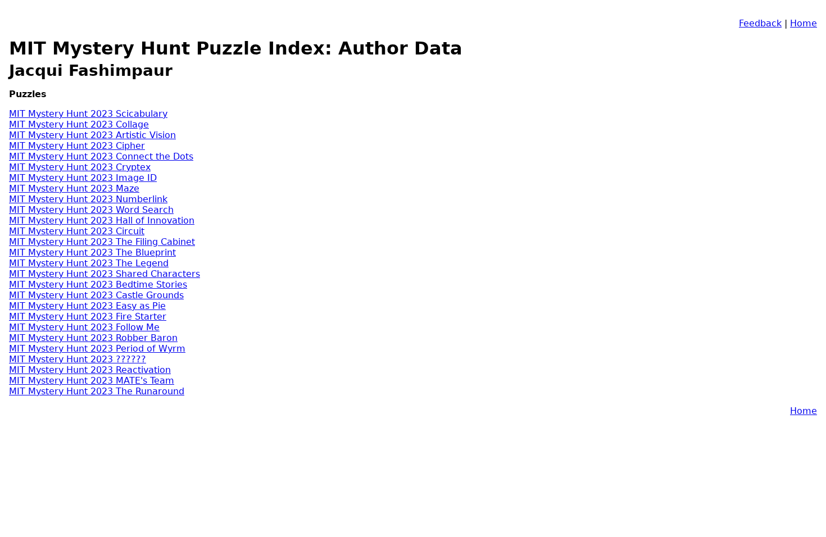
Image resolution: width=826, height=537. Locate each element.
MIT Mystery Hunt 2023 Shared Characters (104, 273)
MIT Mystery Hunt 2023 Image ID (83, 177)
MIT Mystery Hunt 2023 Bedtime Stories (98, 284)
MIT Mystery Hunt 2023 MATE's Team (91, 380)
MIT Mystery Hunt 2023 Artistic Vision (92, 135)
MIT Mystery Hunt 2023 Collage (79, 124)
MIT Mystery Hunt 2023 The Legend (89, 263)
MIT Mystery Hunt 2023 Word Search (91, 209)
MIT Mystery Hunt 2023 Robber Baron (93, 338)
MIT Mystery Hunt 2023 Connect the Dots (101, 156)
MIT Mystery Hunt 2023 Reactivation (90, 370)
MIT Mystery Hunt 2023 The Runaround (96, 391)
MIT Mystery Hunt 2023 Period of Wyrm (97, 348)
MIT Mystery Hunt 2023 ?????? (77, 359)
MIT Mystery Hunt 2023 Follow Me (84, 327)
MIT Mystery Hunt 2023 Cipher (77, 145)
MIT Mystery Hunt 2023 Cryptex (80, 167)
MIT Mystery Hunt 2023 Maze (74, 188)
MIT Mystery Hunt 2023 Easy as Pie (87, 306)
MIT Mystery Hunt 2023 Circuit (76, 231)
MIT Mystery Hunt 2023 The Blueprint (92, 252)
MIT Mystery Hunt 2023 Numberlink (88, 199)
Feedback (760, 23)
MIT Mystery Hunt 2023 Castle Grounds (96, 295)
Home (803, 23)
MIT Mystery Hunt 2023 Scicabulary (88, 113)
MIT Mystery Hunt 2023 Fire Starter (87, 316)
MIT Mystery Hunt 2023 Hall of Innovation (101, 220)
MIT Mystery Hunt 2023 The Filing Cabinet (102, 241)
